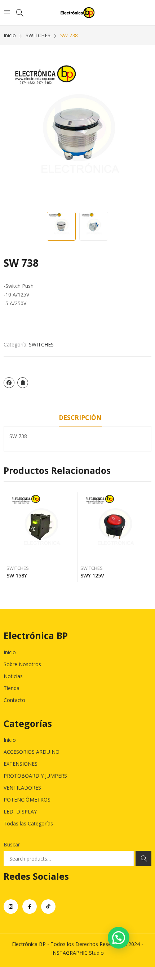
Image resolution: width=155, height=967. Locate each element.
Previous (12, 134)
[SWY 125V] (114, 526)
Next (142, 134)
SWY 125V (92, 575)
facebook (29, 906)
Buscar (12, 844)
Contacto (14, 700)
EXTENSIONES (20, 763)
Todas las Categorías (28, 823)
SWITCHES (41, 344)
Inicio (10, 652)
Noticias (13, 676)
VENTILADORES (22, 787)
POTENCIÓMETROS (27, 799)
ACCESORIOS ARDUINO (31, 751)
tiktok (48, 906)
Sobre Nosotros (22, 664)
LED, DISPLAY (20, 811)
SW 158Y (16, 575)
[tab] (80, 419)
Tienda (11, 688)
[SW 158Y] (40, 526)
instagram (11, 906)
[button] (118, 938)
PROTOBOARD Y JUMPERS (35, 775)
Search (143, 858)
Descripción (80, 417)
